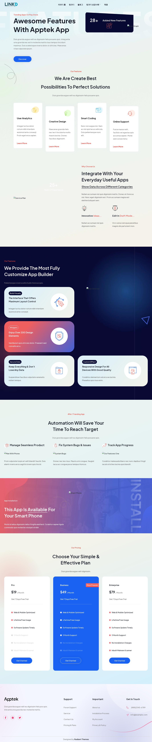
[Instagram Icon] (12, 717)
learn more (22, 143)
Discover (22, 59)
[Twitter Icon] (19, 717)
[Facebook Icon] (5, 717)
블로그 (80, 4)
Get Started (21, 660)
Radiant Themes (81, 739)
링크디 (71, 4)
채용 (106, 4)
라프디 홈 (62, 4)
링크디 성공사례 (92, 4)
